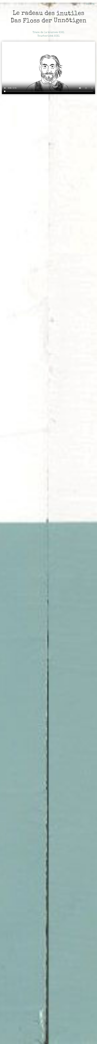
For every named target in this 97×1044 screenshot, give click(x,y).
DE (87, 4)
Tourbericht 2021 (48, 36)
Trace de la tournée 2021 (48, 32)
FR (92, 4)
